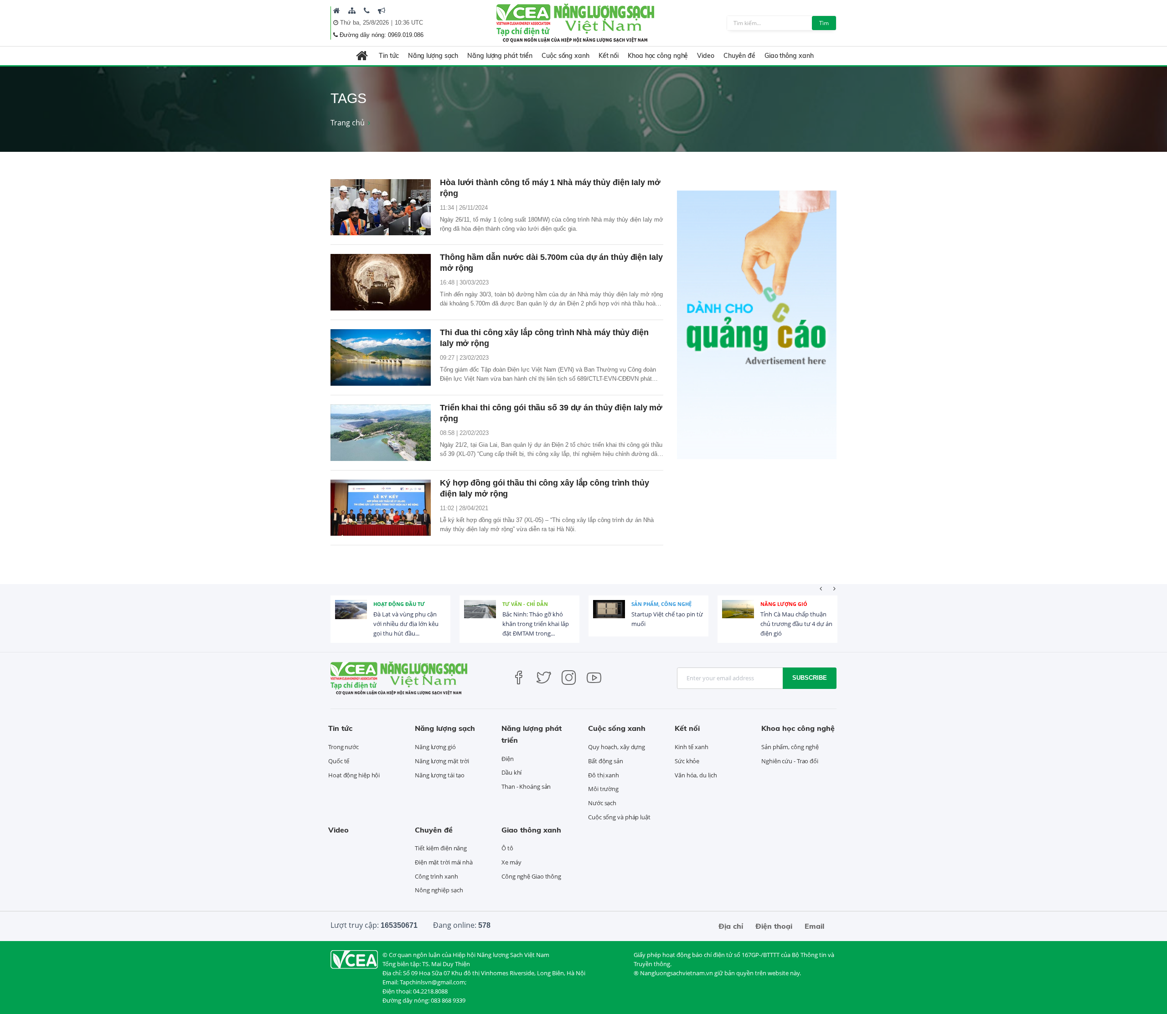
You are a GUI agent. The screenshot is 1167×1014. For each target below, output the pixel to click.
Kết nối (609, 56)
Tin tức (388, 56)
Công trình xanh (436, 876)
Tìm (824, 23)
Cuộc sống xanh (565, 56)
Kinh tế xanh (691, 747)
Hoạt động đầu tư (399, 603)
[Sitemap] (352, 10)
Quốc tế (338, 761)
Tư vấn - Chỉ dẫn (525, 603)
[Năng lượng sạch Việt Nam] (354, 959)
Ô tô (507, 848)
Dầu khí (511, 772)
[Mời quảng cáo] (381, 10)
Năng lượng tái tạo (440, 775)
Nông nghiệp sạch (439, 890)
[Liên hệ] (367, 10)
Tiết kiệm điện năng (441, 848)
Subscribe (809, 677)
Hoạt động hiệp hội (354, 775)
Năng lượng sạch (433, 56)
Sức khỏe (687, 761)
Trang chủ (347, 123)
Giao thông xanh (789, 56)
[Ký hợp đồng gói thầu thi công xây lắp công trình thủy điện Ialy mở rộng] (380, 508)
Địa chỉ (730, 926)
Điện (507, 759)
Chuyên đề (739, 56)
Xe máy (511, 862)
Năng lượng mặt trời (442, 761)
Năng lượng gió (783, 603)
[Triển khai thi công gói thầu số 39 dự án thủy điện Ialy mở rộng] (380, 432)
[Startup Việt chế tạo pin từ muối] (609, 616)
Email (814, 926)
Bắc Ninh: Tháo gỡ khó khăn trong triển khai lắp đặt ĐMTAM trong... (535, 623)
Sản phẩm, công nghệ (661, 603)
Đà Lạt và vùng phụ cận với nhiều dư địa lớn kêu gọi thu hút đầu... (406, 623)
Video (705, 56)
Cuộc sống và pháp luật (619, 817)
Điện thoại (773, 926)
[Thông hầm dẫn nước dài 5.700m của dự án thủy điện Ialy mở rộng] (380, 282)
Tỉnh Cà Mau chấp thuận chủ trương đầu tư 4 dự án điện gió (796, 623)
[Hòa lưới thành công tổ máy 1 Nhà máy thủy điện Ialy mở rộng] (380, 207)
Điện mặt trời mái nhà (444, 862)
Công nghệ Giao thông (531, 876)
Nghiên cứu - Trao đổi (789, 761)
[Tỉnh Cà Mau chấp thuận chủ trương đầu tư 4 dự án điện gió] (738, 616)
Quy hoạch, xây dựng (616, 747)
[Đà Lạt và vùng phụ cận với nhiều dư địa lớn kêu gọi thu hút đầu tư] (351, 616)
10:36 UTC (409, 22)
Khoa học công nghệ (658, 56)
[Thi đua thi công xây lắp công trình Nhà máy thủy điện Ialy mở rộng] (380, 357)
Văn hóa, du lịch (696, 775)
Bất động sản (605, 761)
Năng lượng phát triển (499, 56)
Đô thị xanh (603, 775)
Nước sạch (602, 803)
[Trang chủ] (336, 10)
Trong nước (343, 747)
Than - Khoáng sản (526, 786)
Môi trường (603, 789)
